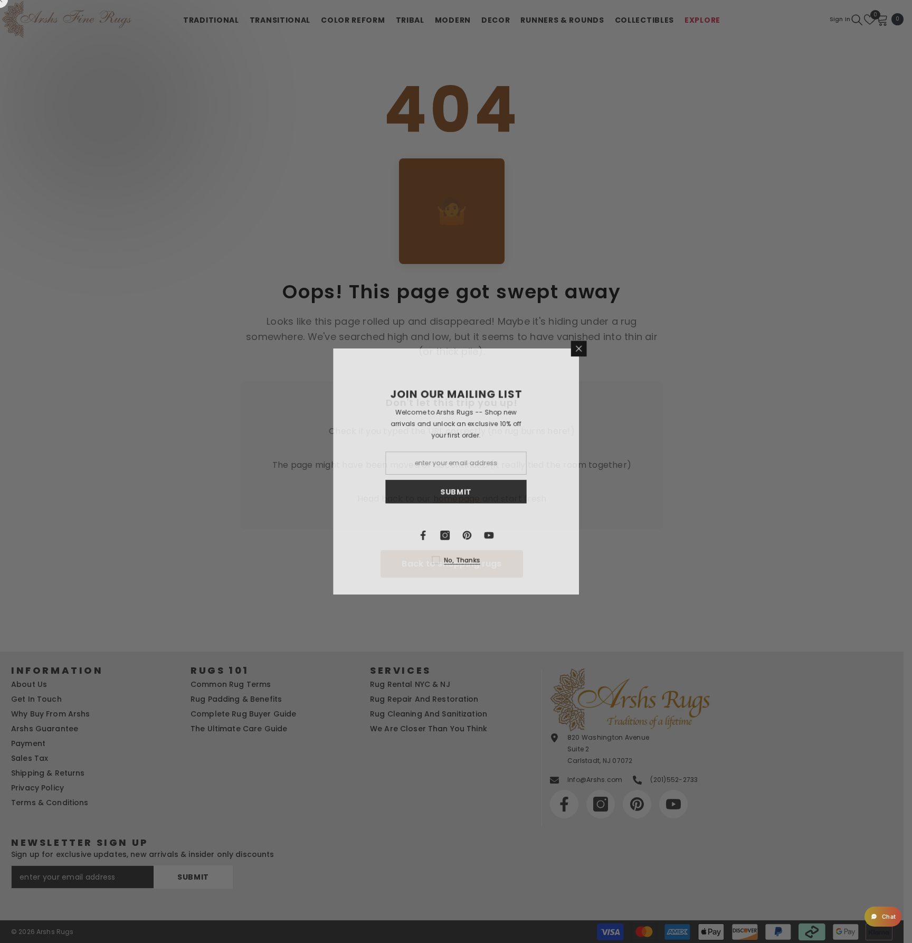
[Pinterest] (467, 536)
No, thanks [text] (462, 561)
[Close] (580, 347)
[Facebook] (423, 536)
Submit (456, 492)
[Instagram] (445, 536)
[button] (882, 916)
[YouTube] (489, 536)
